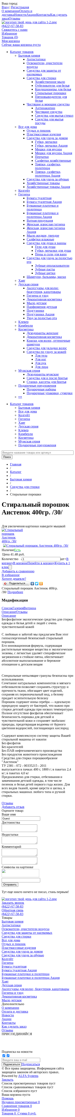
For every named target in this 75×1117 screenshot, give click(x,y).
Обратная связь (12, 910)
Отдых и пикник (39, 130)
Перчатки (42, 157)
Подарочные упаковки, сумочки (49, 393)
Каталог (15, 472)
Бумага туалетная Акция (44, 202)
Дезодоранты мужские (43, 374)
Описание (9, 612)
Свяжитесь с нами (15, 29)
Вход (5, 7)
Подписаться (30, 1064)
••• (20, 397)
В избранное (11, 575)
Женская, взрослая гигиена (46, 224)
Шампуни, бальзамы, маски (46, 277)
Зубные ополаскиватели (52, 265)
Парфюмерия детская (42, 307)
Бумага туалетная (39, 198)
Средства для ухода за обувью (48, 179)
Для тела (41, 355)
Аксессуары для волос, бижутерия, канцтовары (44, 290)
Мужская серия (29, 370)
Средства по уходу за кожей (46, 352)
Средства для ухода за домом (47, 138)
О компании (10, 11)
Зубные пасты (45, 269)
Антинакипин (45, 108)
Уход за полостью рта (42, 318)
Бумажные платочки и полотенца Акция (43, 215)
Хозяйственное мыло (50, 82)
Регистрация (20, 7)
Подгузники (35, 310)
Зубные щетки (45, 273)
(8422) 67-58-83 (12, 26)
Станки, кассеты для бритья (46, 382)
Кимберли (25, 325)
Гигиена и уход (37, 295)
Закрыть (7, 1079)
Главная (15, 464)
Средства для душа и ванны (46, 243)
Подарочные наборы (41, 389)
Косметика (26, 329)
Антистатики (36, 59)
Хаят (21, 280)
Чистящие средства (48, 112)
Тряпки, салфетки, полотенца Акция (48, 173)
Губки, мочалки (46, 142)
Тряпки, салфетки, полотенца (48, 166)
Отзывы (14, 18)
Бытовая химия (29, 55)
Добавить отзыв (13, 807)
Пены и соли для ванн (51, 254)
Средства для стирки (41, 78)
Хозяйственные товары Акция (48, 187)
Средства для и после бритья (47, 378)
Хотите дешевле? (14, 578)
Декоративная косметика (44, 299)
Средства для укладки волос (47, 348)
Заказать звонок (13, 902)
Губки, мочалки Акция (51, 145)
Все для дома (27, 127)
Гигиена (24, 194)
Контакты (43, 14)
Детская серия (28, 284)
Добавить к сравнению (18, 571)
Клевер (23, 322)
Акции (31, 14)
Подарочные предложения (37, 385)
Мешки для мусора (48, 149)
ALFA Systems (28, 1076)
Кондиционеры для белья (53, 89)
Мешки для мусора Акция (53, 153)
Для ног (40, 359)
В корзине (20, 563)
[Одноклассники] (41, 583)
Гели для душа (45, 247)
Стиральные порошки (50, 93)
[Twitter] (37, 583)
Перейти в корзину (41, 563)
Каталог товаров (22, 52)
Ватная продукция (40, 220)
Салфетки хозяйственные (53, 160)
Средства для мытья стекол (54, 115)
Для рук (40, 363)
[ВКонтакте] (32, 583)
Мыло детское (37, 303)
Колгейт (24, 190)
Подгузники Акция (40, 314)
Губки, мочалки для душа (53, 250)
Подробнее (15, 592)
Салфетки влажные (40, 239)
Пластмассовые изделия (44, 134)
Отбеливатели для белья (52, 85)
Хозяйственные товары (43, 183)
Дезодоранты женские (42, 333)
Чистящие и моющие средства (48, 104)
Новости (20, 14)
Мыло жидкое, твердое (43, 235)
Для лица (41, 367)
